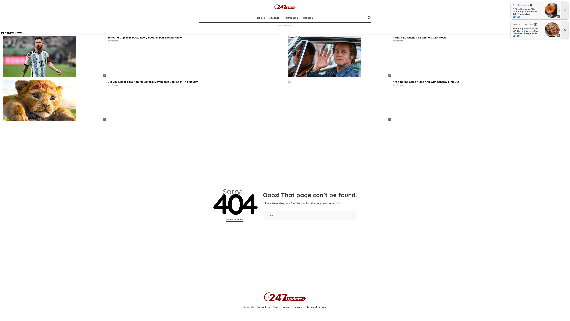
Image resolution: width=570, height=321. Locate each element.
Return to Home (234, 219)
